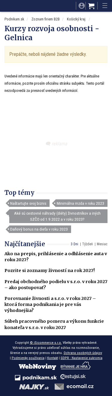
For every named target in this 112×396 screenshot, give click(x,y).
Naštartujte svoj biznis (28, 203)
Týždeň (87, 244)
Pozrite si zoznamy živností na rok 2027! (49, 270)
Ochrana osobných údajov (83, 353)
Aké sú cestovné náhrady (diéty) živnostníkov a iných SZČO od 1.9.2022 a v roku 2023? (57, 216)
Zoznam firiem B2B (45, 19)
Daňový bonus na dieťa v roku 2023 (39, 229)
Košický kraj (76, 19)
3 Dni (74, 244)
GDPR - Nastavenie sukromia (81, 358)
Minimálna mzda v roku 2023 (80, 203)
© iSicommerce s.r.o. (46, 342)
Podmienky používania (28, 358)
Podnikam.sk (14, 19)
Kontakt (52, 358)
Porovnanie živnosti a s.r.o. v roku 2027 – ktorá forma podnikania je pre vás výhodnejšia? (50, 304)
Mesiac (102, 244)
